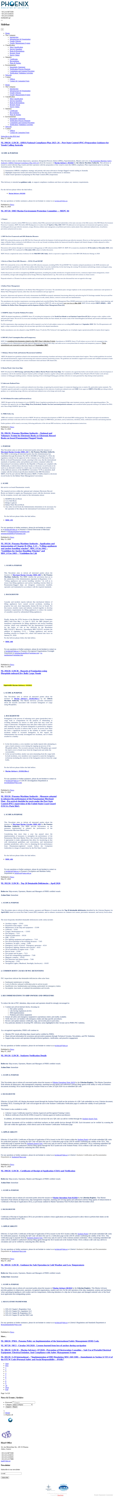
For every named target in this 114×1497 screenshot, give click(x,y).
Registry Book (15, 53)
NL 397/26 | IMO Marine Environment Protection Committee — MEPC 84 (35, 211)
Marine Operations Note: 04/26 (64, 1082)
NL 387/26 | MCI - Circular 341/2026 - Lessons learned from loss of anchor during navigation (43, 1345)
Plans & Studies (15, 63)
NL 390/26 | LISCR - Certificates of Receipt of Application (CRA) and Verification (38, 1171)
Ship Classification (16, 47)
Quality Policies (15, 41)
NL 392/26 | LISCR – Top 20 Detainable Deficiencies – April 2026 (30, 883)
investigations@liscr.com (13, 783)
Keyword (9, 1402)
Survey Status (14, 55)
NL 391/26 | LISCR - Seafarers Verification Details (24, 1055)
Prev (7, 1366)
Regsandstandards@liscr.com (11, 1325)
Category (8, 1405)
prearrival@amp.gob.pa (23, 873)
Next (7, 1387)
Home (7, 33)
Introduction (14, 37)
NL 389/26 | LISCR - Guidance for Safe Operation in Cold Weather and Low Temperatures (42, 1265)
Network (8, 75)
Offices (12, 79)
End (6, 1389)
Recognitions (14, 61)
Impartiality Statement (17, 67)
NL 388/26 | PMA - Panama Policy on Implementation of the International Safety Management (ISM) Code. (50, 1341)
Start (7, 1364)
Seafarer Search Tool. (90, 1119)
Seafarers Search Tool (34, 1143)
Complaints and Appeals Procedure (22, 71)
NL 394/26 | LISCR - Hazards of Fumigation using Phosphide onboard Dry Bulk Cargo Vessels (24, 672)
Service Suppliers (16, 49)
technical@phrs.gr (61, 201)
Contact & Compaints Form (19, 81)
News (12, 205)
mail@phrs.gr (5, 1461)
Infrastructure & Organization (20, 39)
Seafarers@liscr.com (19, 1157)
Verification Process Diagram (20, 69)
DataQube (60, 1495)
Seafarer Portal (83, 1139)
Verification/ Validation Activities (21, 73)
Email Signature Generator (103, 1495)
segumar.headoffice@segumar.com (13, 533)
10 (6, 1385)
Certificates (14, 59)
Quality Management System (20, 43)
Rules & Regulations (17, 51)
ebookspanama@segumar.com (18, 531)
